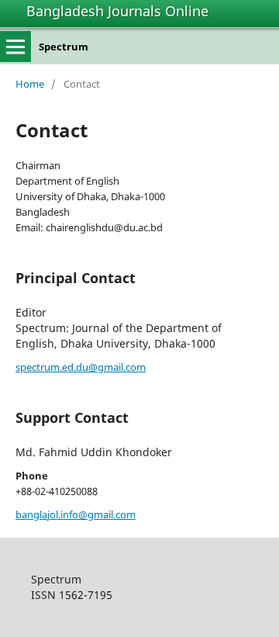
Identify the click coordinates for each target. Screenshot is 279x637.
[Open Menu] (15, 46)
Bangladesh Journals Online (117, 11)
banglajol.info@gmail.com (76, 514)
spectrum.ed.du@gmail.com (81, 367)
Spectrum (63, 47)
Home (30, 84)
